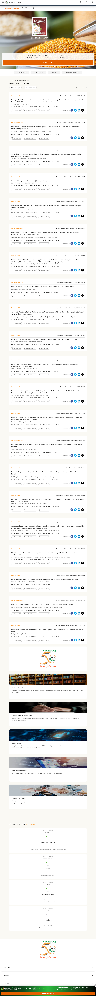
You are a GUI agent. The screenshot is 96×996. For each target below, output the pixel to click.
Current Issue (22, 72)
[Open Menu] (3, 2)
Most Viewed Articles (72, 72)
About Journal (26, 8)
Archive (54, 72)
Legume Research (12, 8)
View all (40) (30, 825)
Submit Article (47, 62)
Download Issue (82, 88)
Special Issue (39, 72)
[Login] (93, 2)
